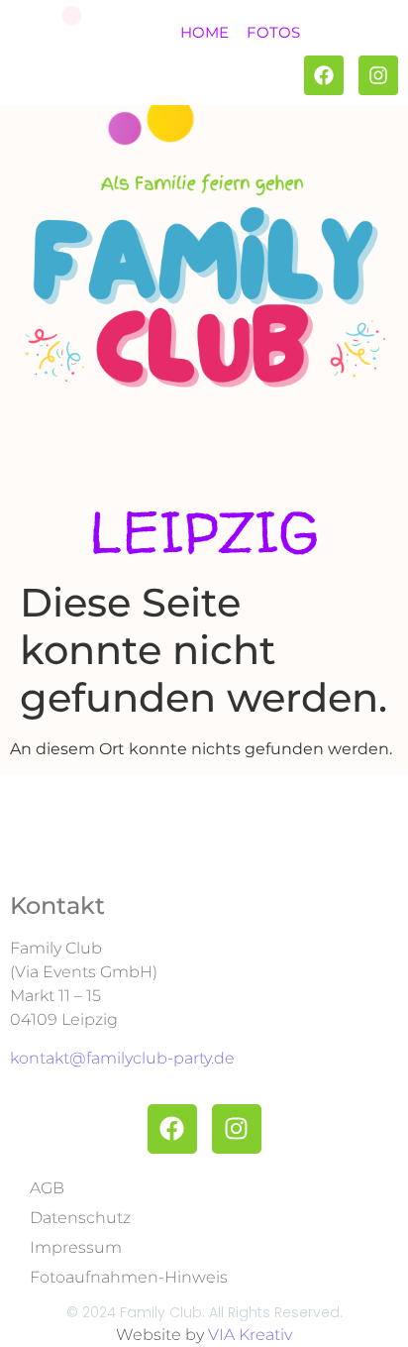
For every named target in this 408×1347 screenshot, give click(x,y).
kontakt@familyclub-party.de (122, 1058)
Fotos (273, 32)
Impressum (76, 1247)
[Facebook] (324, 75)
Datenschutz (80, 1217)
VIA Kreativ (250, 1334)
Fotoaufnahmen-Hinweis (129, 1277)
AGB (47, 1188)
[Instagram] (378, 75)
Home (204, 32)
